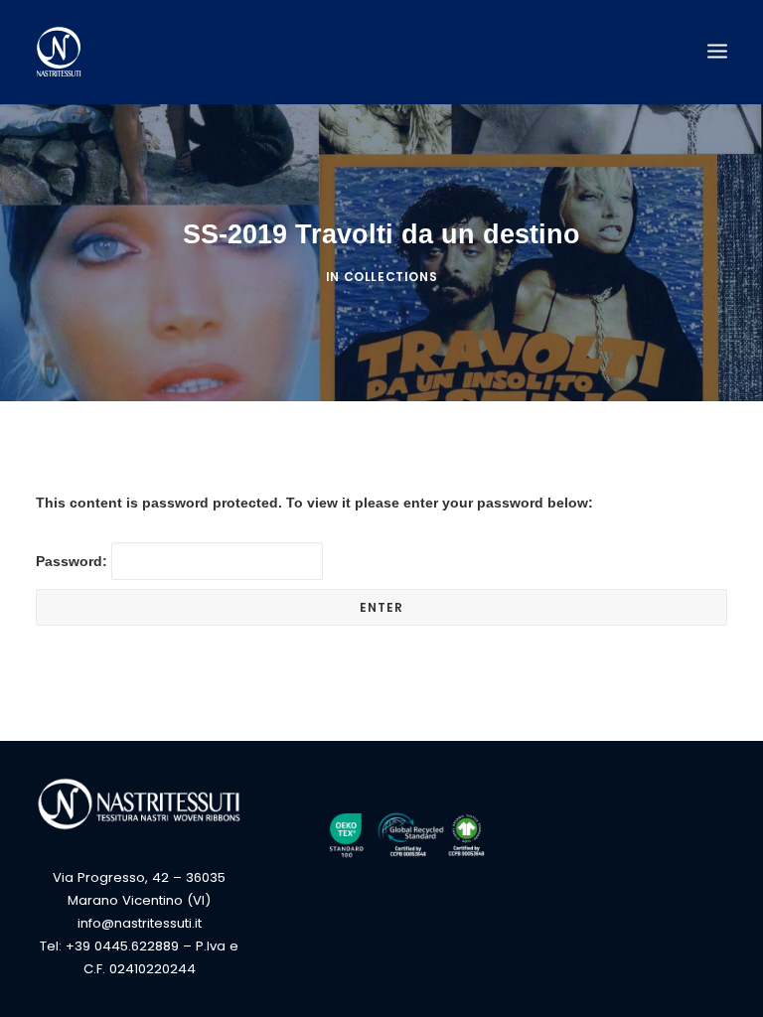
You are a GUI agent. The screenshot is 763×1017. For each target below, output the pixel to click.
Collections (391, 276)
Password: (73, 561)
